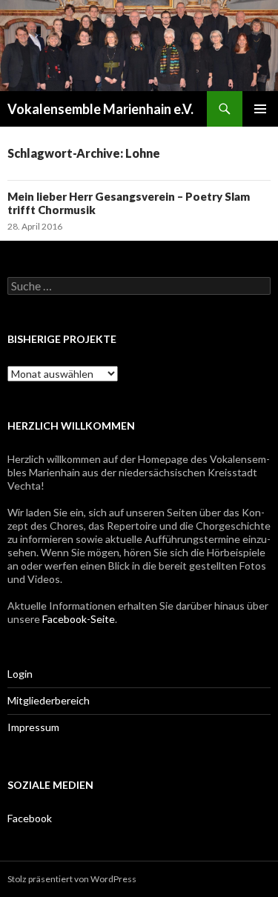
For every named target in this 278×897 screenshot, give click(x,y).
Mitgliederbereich (48, 700)
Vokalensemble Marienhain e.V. (100, 109)
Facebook (29, 818)
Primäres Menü (260, 109)
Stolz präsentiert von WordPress (71, 878)
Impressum (33, 727)
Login (20, 673)
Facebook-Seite (78, 619)
